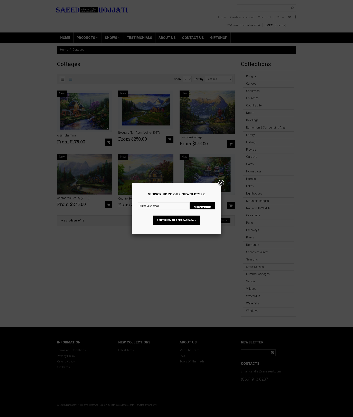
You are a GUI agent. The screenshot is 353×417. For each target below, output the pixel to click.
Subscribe (202, 207)
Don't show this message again (176, 220)
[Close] (221, 183)
